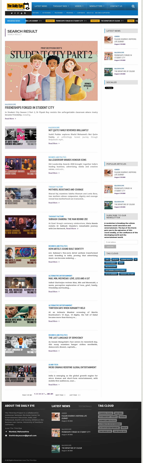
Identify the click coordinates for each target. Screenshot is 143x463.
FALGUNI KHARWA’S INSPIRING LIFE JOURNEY (125, 40)
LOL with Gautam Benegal (109, 427)
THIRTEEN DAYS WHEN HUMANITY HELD (67, 308)
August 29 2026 (119, 60)
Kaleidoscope (45, 21)
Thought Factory (56, 186)
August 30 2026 (119, 44)
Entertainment (111, 274)
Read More (9, 118)
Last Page (73, 395)
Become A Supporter (102, 13)
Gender (117, 36)
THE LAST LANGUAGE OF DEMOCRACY (66, 337)
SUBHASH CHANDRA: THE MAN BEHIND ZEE (68, 219)
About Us (90, 13)
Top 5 (107, 259)
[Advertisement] (121, 125)
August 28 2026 (119, 74)
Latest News (41, 6)
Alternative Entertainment (60, 275)
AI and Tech (53, 364)
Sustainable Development (115, 270)
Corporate (81, 13)
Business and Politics (57, 157)
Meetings (118, 413)
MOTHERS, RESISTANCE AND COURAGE (66, 189)
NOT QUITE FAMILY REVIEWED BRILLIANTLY (68, 130)
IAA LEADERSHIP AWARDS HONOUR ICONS (67, 159)
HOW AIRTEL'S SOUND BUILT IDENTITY (66, 248)
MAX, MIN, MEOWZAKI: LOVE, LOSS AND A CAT (69, 278)
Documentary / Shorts (108, 417)
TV (135, 259)
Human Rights (126, 259)
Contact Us (116, 6)
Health (124, 427)
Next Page (60, 395)
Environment (110, 263)
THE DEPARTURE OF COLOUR (105, 21)
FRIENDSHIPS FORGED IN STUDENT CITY (64, 21)
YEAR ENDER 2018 (120, 431)
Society (115, 259)
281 (51, 394)
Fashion (123, 417)
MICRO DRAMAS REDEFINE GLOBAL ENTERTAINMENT (72, 367)
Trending (126, 21)
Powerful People (105, 413)
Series (121, 263)
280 (48, 394)
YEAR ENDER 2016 (105, 431)
